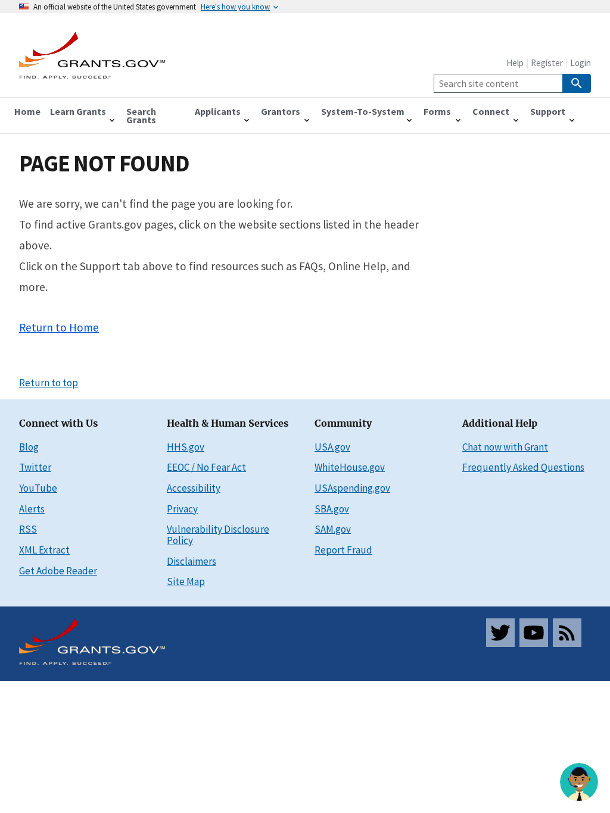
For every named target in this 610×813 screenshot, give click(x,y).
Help (515, 63)
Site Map (186, 581)
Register (547, 63)
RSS (28, 529)
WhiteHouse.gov (350, 467)
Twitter (35, 467)
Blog (29, 447)
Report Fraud (343, 549)
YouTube (38, 488)
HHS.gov (185, 447)
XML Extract (44, 549)
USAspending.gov (352, 488)
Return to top (48, 382)
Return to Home (59, 327)
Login (580, 63)
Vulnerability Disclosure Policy (218, 535)
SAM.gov (333, 529)
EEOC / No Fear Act (206, 467)
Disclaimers (191, 561)
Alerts (32, 508)
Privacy (182, 508)
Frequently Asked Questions (523, 467)
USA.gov (332, 447)
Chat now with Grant (505, 447)
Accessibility (193, 488)
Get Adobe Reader (58, 570)
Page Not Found (104, 163)
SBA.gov (332, 508)
